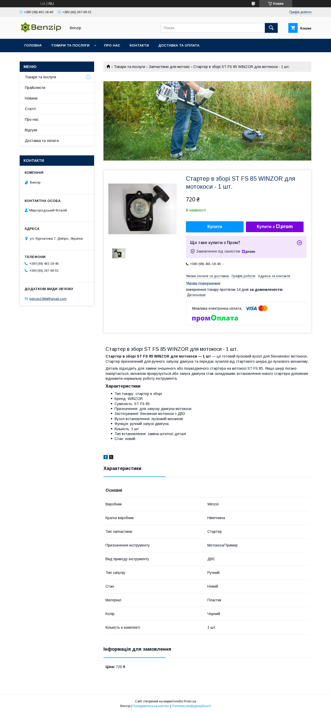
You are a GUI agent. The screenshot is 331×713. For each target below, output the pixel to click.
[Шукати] (271, 28)
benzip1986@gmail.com (47, 299)
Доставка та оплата (178, 45)
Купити (214, 226)
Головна (33, 45)
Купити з (266, 226)
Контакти (139, 45)
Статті (30, 109)
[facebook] (105, 458)
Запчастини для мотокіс (169, 67)
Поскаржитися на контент (150, 706)
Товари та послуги (70, 45)
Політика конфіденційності (191, 706)
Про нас (112, 45)
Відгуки (31, 130)
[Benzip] (42, 32)
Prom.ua (190, 701)
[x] (111, 458)
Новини (31, 98)
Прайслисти (35, 88)
